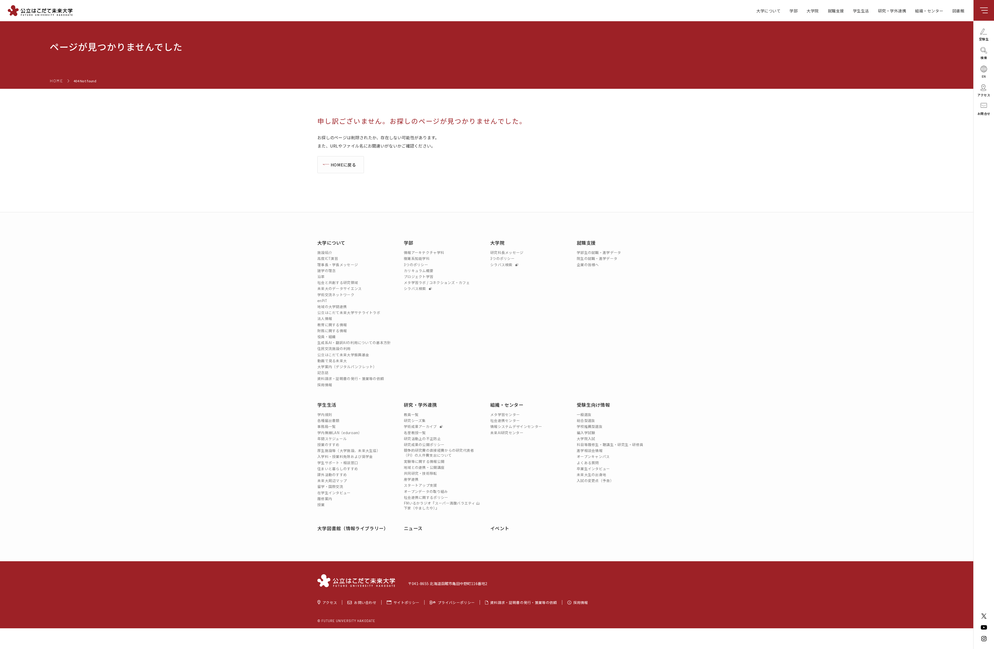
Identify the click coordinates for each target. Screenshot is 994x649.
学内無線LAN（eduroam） (339, 432)
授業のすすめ (328, 444)
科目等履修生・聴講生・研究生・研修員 (610, 444)
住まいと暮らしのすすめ (337, 468)
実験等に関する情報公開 (424, 461)
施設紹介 (324, 252)
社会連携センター (505, 420)
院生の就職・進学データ (597, 258)
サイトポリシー (406, 602)
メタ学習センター (505, 414)
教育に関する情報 (332, 324)
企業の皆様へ (588, 264)
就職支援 (836, 10)
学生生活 (861, 10)
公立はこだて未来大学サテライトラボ (348, 312)
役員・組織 (326, 336)
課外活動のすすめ (332, 474)
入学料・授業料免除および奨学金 (345, 456)
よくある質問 (588, 462)
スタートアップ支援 (420, 485)
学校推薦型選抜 (590, 426)
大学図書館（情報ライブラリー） (353, 528)
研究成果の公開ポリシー (424, 444)
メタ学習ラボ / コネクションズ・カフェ (437, 282)
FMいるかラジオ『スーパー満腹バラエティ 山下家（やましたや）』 (442, 506)
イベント (499, 528)
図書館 (958, 10)
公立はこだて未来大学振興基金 (343, 354)
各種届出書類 (328, 420)
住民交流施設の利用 (334, 348)
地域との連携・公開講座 (424, 467)
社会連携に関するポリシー (426, 497)
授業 (321, 504)
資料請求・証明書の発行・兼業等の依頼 (350, 378)
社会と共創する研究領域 (337, 282)
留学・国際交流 (330, 486)
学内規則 (324, 414)
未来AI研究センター (506, 432)
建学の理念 (326, 270)
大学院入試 (586, 438)
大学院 (813, 10)
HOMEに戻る (343, 165)
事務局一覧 (326, 426)
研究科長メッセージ (507, 252)
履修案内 (324, 498)
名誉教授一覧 (415, 432)
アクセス (330, 602)
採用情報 (324, 384)
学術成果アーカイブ (421, 426)
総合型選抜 (586, 420)
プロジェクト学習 (418, 276)
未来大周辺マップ (332, 480)
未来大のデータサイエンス (339, 288)
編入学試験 (586, 432)
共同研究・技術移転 (420, 473)
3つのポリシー (416, 264)
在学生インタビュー (334, 492)
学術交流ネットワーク (335, 294)
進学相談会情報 (590, 450)
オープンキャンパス (593, 456)
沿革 (321, 276)
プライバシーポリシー (456, 602)
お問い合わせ (365, 602)
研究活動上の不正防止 (422, 438)
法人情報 (324, 318)
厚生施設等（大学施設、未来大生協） (348, 450)
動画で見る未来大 (332, 360)
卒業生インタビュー (593, 468)
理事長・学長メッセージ (337, 264)
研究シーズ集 (415, 420)
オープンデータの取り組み (426, 491)
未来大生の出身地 (591, 474)
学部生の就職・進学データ (599, 252)
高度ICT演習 (327, 258)
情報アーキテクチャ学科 (424, 252)
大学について (768, 10)
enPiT (322, 300)
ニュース (413, 528)
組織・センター (929, 10)
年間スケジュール (332, 438)
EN (984, 76)
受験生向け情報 (593, 405)
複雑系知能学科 (417, 258)
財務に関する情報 (332, 330)
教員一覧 (411, 414)
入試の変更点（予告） (595, 480)
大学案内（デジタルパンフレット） (347, 366)
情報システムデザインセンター (516, 426)
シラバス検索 (415, 288)
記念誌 (322, 372)
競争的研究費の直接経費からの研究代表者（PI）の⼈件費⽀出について (439, 453)
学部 (794, 10)
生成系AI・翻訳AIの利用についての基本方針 (354, 342)
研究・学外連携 (892, 10)
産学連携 (411, 479)
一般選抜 (584, 414)
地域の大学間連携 (332, 306)
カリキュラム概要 (418, 270)
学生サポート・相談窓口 (337, 462)
